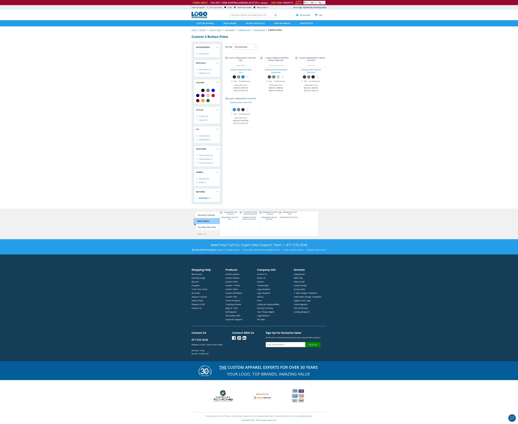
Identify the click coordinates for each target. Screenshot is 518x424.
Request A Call (198, 304)
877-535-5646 (216, 7)
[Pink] (208, 95)
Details (264, 2)
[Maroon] (198, 100)
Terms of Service (224, 416)
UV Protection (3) (206, 155)
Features (201, 149)
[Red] (213, 95)
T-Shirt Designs (305, 293)
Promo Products (255, 23)
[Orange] (203, 100)
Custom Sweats (232, 278)
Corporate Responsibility (268, 304)
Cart (319, 15)
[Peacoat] (243, 109)
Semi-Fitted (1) (205, 139)
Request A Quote (199, 296)
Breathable (230, 30)
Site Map (261, 319)
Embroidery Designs (307, 296)
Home (194, 30)
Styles (199, 110)
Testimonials (262, 285)
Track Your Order (244, 7)
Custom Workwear (233, 293)
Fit (197, 129)
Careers (260, 281)
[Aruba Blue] (278, 77)
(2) (209, 198)
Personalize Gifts (232, 315)
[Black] (203, 90)
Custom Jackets (232, 274)
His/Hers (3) (204, 53)
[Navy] (198, 95)
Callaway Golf (244, 30)
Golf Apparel (231, 311)
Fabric (200, 172)
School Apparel (300, 304)
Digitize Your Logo (302, 300)
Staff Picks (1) (204, 73)
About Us (261, 278)
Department (203, 47)
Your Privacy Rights (265, 311)
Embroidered (259, 30)
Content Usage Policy (264, 416)
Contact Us (197, 308)
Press (259, 300)
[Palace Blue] (234, 109)
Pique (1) (202, 182)
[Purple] (203, 95)
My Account (197, 274)
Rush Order (230, 23)
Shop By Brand (282, 23)
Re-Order (196, 293)
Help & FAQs (197, 300)
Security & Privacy (265, 308)
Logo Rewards (263, 293)
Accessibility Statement (303, 416)
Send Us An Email (214, 344)
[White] (198, 90)
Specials (201, 63)
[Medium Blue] (243, 77)
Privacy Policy (211, 416)
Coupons (196, 285)
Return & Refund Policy (283, 416)
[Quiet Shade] (238, 77)
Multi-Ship (298, 278)
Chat (230, 7)
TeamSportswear (233, 304)
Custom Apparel (205, 23)
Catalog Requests (302, 311)
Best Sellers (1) (205, 69)
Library (260, 296)
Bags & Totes (231, 308)
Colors (200, 82)
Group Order (299, 289)
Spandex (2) (204, 178)
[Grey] (208, 90)
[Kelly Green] (208, 100)
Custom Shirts (231, 289)
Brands (202, 30)
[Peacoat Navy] (313, 77)
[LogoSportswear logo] (199, 17)
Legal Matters (263, 315)
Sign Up (313, 344)
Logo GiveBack (263, 289)
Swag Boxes (299, 274)
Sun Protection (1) (206, 163)
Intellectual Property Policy (244, 416)
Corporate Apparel (233, 319)
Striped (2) (203, 120)
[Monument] (238, 109)
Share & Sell (299, 281)
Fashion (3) (203, 116)
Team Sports (306, 23)
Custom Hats (231, 296)
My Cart (195, 281)
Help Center (262, 7)
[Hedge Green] (273, 77)
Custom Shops (300, 285)
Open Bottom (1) (205, 159)
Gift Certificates (301, 308)
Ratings (200, 191)
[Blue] (213, 90)
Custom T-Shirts (232, 285)
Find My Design (198, 278)
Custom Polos (215, 30)
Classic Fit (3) (204, 136)
